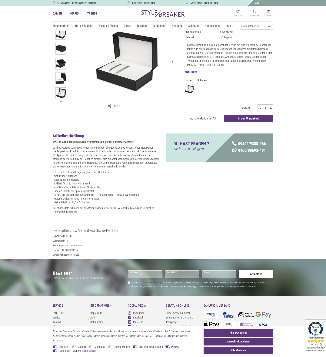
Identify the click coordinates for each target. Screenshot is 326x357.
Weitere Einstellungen (84, 350)
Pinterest (138, 322)
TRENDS (92, 13)
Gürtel (127, 26)
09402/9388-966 (252, 143)
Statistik (82, 346)
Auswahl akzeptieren (238, 341)
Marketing (100, 346)
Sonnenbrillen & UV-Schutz (179, 317)
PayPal (175, 346)
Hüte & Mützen (84, 26)
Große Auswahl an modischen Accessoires (76, 3)
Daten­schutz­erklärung (165, 336)
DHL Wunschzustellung (151, 346)
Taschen (142, 26)
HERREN (74, 13)
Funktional (64, 350)
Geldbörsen (159, 26)
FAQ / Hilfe (58, 313)
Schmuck (193, 26)
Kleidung (177, 26)
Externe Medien (122, 346)
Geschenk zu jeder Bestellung (204, 3)
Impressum (96, 313)
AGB (92, 317)
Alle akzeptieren (238, 332)
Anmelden (256, 274)
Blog (257, 3)
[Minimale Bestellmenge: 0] (260, 108)
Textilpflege (172, 322)
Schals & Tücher (108, 26)
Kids (228, 26)
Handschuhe (212, 26)
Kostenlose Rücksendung (143, 3)
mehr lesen (191, 71)
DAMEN (57, 13)
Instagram (138, 313)
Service (56, 317)
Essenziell (64, 346)
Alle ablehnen (238, 350)
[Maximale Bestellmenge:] (270, 108)
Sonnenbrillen (61, 26)
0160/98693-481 (252, 150)
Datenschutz (96, 322)
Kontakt (57, 322)
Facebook (138, 317)
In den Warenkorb (248, 118)
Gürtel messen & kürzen (178, 313)
